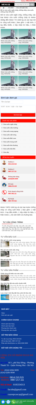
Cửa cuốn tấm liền (9, 149)
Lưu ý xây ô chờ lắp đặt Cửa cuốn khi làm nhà (16, 293)
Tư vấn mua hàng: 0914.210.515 (11, 339)
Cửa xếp (6, 152)
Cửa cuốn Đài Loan (9, 138)
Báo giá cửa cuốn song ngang (11, 240)
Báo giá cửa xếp (6, 259)
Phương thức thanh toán (8, 328)
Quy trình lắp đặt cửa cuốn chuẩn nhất (13, 283)
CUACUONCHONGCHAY (8, 1)
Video (3, 313)
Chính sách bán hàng (7, 324)
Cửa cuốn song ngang (10, 131)
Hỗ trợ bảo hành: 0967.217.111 (10, 341)
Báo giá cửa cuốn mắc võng (10, 250)
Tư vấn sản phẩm (9, 270)
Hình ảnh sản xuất (6, 315)
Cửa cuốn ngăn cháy (10, 124)
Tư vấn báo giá (8, 237)
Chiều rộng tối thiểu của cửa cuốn (12, 273)
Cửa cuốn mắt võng (9, 135)
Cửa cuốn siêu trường (10, 128)
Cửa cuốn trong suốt (10, 142)
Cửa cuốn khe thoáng (10, 145)
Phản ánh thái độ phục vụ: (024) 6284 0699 (14, 343)
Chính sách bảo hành (7, 326)
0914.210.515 (31, 1)
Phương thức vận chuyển (9, 330)
